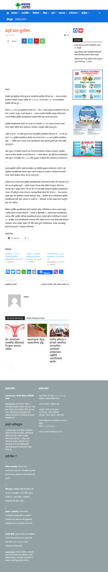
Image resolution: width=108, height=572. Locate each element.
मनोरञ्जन (73, 12)
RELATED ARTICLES (15, 318)
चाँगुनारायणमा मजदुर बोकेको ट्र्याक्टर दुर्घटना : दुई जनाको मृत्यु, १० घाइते (88, 60)
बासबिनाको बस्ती (10, 284)
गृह (7, 12)
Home (7, 26)
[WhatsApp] (42, 41)
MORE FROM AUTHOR (35, 318)
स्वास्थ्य (62, 12)
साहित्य (84, 12)
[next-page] (11, 367)
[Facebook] (24, 41)
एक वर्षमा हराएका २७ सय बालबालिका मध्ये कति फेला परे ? (55, 256)
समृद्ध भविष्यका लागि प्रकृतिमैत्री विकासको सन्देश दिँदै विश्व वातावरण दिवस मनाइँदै (87, 53)
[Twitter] (30, 41)
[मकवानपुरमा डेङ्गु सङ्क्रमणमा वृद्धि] (37, 330)
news (26, 296)
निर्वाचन (36, 12)
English (20, 19)
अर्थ (53, 12)
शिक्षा (45, 12)
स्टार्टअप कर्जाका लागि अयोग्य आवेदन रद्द (55, 284)
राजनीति (25, 12)
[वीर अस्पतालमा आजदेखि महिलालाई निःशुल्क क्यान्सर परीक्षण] (15, 330)
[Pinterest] (36, 41)
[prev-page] (7, 367)
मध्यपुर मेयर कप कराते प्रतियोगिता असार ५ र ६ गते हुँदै (88, 46)
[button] (99, 13)
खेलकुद (9, 19)
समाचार (14, 12)
